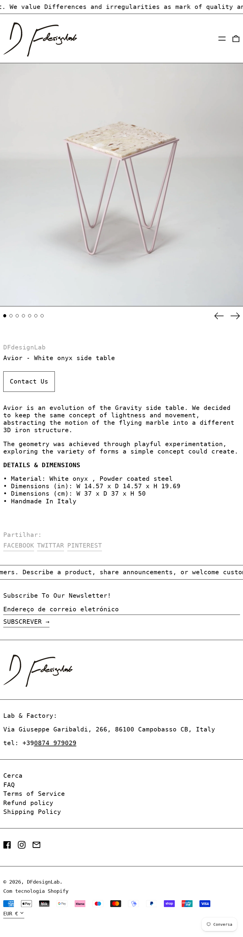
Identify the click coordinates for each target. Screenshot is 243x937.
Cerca (13, 775)
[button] (236, 38)
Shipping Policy (32, 811)
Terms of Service (34, 793)
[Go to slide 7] (42, 315)
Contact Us (29, 381)
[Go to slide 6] (36, 315)
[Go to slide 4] (23, 315)
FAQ (9, 784)
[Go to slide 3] (17, 315)
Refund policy (28, 802)
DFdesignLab (24, 347)
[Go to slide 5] (29, 315)
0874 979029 (55, 743)
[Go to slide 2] (11, 315)
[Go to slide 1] (5, 315)
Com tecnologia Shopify (35, 891)
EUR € (10, 914)
